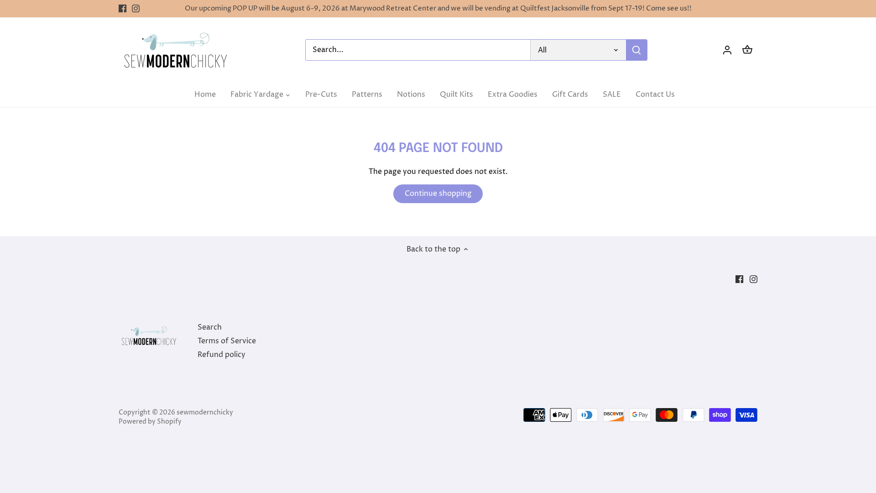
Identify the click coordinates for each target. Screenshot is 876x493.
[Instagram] (136, 9)
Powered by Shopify (150, 421)
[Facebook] (122, 9)
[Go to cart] (747, 50)
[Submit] (636, 50)
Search (210, 327)
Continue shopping (438, 194)
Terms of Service (227, 341)
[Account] (727, 50)
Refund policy (221, 355)
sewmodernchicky (205, 412)
